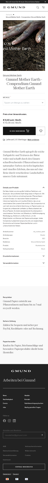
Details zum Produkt (11, 187)
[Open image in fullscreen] (40, 66)
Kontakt (27, 399)
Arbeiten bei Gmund (19, 380)
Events (5, 403)
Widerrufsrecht (30, 451)
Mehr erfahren (33, 139)
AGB (4, 446)
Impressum (7, 460)
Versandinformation (10, 263)
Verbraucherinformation (33, 446)
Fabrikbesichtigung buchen (33, 403)
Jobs (4, 407)
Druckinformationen (11, 256)
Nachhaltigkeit (8, 399)
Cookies (28, 455)
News (5, 395)
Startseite (9, 15)
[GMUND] (16, 7)
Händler (27, 395)
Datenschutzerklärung (10, 451)
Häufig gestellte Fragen (32, 407)
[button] (4, 7)
